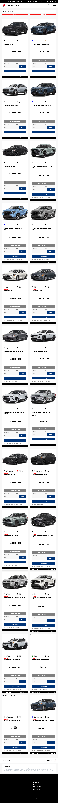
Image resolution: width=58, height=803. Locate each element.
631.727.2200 (52, 445)
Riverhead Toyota (36, 1)
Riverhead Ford (24, 1)
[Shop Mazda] (3, 5)
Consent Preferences (11, 802)
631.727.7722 (42, 1)
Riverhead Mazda (11, 1)
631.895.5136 (29, 1)
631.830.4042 (54, 1)
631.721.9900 (17, 1)
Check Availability (15, 70)
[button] (27, 28)
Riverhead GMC (48, 1)
